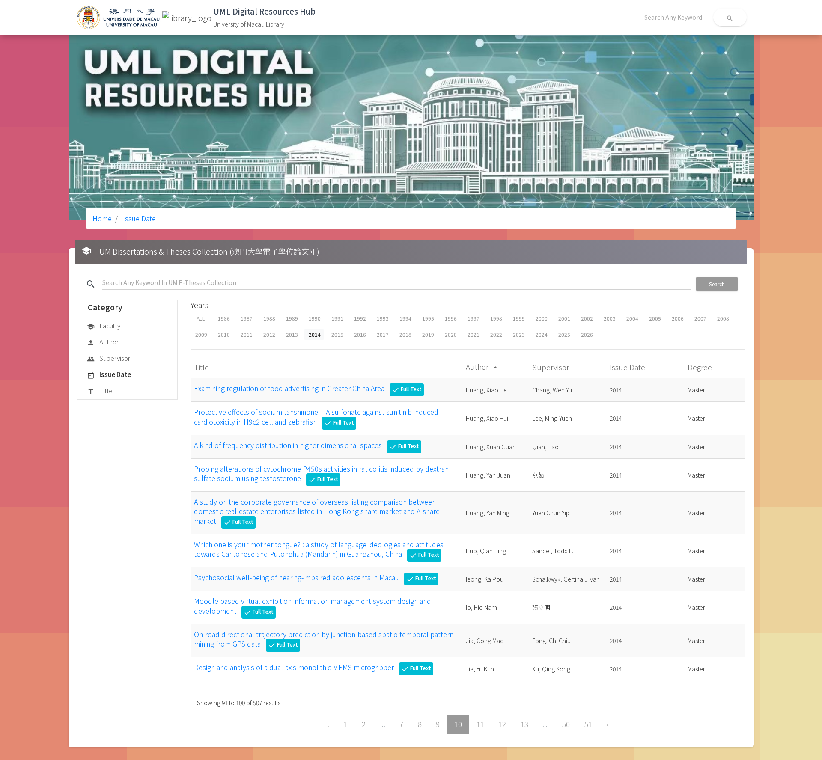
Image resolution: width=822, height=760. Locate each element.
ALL (201, 318)
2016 (360, 334)
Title (100, 390)
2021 (474, 334)
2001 (564, 318)
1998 (496, 318)
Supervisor (108, 358)
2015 (337, 334)
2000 (542, 318)
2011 (247, 334)
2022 (496, 334)
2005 (655, 318)
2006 (678, 318)
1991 (337, 318)
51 (588, 724)
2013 (292, 334)
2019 (428, 334)
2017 (383, 334)
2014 (315, 334)
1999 (519, 318)
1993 (383, 318)
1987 (247, 318)
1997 (474, 318)
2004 (632, 318)
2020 (451, 334)
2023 (519, 334)
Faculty (103, 325)
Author (103, 342)
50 (566, 724)
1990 (315, 318)
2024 (542, 334)
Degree (701, 367)
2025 (564, 334)
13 (524, 724)
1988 (269, 318)
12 (502, 724)
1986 (224, 318)
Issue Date (138, 218)
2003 (610, 318)
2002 (587, 318)
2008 (723, 318)
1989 (292, 318)
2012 (269, 334)
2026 (587, 334)
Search (717, 284)
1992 (360, 318)
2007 (700, 318)
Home (102, 218)
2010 (224, 334)
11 (480, 724)
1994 (405, 318)
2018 (405, 334)
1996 (451, 318)
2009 (201, 334)
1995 (428, 318)
